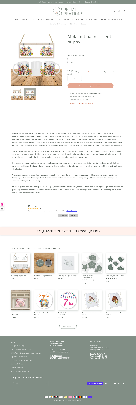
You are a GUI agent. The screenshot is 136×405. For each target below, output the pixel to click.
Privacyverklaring (17, 367)
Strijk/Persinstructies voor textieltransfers (26, 353)
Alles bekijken (68, 326)
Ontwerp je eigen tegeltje (67, 276)
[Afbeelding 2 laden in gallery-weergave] (30, 94)
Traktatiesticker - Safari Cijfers (42, 314)
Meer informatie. (72, 211)
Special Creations (64, 400)
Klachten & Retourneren (19, 364)
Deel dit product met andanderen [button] (81, 103)
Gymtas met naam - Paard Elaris (91, 314)
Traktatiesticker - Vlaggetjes (64, 314)
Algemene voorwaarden (19, 357)
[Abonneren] (45, 383)
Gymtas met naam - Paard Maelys (115, 314)
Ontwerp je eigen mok (19, 276)
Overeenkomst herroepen (20, 371)
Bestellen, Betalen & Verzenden (22, 360)
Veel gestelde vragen (18, 346)
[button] (25, 19)
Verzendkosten (88, 72)
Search (13, 342)
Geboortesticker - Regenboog (17, 314)
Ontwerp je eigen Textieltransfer (88, 276)
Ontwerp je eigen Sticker (115, 276)
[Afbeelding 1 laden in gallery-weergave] (17, 94)
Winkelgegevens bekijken (79, 99)
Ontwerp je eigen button (43, 276)
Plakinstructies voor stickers (21, 349)
